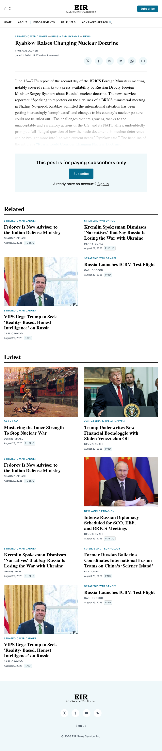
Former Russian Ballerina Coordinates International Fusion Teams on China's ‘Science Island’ (118, 560)
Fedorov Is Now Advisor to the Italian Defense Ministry (32, 229)
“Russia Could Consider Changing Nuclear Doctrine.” (79, 144)
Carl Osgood (13, 333)
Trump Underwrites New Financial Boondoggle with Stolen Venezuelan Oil (111, 433)
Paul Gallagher (26, 50)
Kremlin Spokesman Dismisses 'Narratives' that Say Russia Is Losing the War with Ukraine (115, 232)
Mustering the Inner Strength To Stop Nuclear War (34, 430)
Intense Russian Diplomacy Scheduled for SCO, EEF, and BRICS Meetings (111, 523)
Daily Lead (11, 421)
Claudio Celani (15, 238)
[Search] (10, 8)
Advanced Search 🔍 (97, 22)
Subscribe (147, 8)
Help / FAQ (68, 22)
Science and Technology (102, 548)
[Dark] (5, 9)
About (22, 22)
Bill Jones (91, 571)
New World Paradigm (99, 511)
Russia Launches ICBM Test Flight (119, 264)
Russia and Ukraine (65, 36)
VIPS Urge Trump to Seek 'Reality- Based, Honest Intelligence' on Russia (30, 322)
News (87, 36)
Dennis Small (93, 243)
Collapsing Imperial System (104, 421)
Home (8, 22)
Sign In (103, 184)
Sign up (81, 725)
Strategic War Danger (31, 36)
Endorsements (44, 22)
